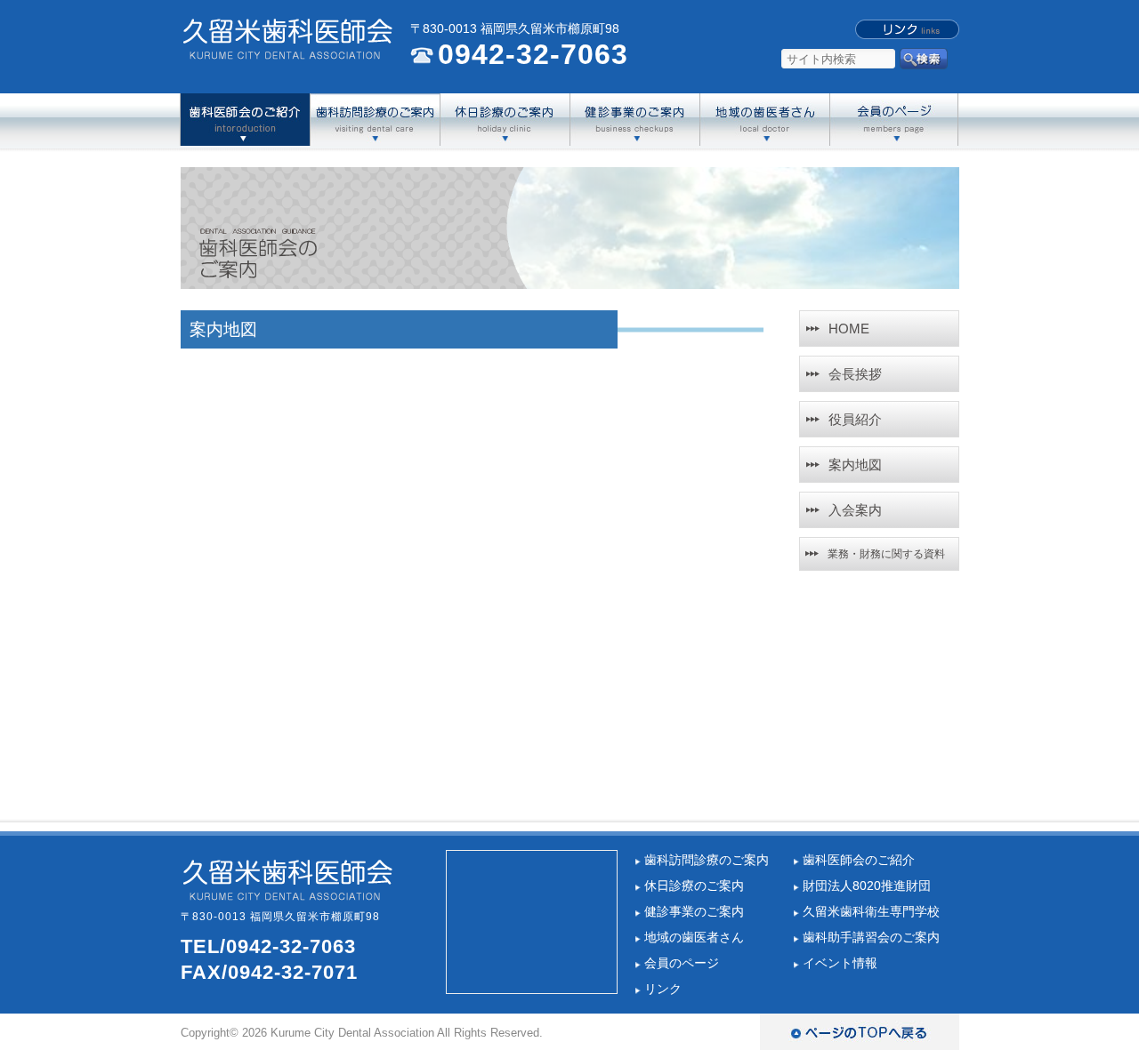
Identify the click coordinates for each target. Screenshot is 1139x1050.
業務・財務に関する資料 (886, 554)
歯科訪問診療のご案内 (706, 860)
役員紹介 (855, 419)
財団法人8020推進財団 (867, 886)
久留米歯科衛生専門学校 (871, 911)
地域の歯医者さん (694, 937)
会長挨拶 (855, 373)
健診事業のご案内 (694, 911)
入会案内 (855, 509)
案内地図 (855, 464)
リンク (663, 989)
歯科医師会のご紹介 (859, 860)
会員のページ (681, 963)
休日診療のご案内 (694, 886)
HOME (848, 328)
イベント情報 (840, 963)
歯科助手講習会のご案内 (871, 937)
